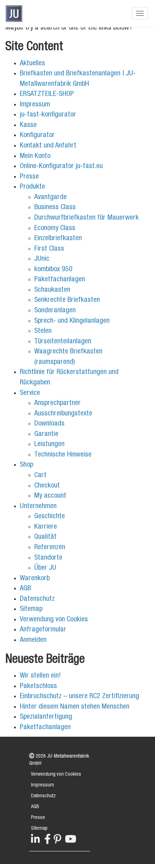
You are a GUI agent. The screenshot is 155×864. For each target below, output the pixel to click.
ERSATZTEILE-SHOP (47, 94)
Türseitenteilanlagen (62, 341)
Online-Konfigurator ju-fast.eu (61, 166)
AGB (25, 588)
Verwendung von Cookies (54, 619)
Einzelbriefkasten (58, 238)
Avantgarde (50, 197)
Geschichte (49, 516)
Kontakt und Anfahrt (48, 146)
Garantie (46, 434)
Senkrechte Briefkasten (67, 300)
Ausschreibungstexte (63, 414)
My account (50, 496)
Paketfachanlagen (59, 279)
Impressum (35, 105)
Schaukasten (52, 290)
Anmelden (33, 640)
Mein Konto (35, 156)
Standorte (48, 558)
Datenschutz (37, 599)
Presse (29, 177)
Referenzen (49, 547)
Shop (26, 465)
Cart (40, 475)
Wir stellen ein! (40, 676)
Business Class (55, 207)
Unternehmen (38, 506)
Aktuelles (32, 63)
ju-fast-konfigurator (48, 115)
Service (30, 393)
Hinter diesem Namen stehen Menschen (74, 707)
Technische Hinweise (63, 455)
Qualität (45, 537)
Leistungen (49, 444)
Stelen (43, 331)
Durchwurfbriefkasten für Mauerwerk (86, 218)
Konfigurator (37, 135)
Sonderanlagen (55, 310)
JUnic (41, 259)
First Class (49, 249)
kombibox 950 (53, 269)
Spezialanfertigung (46, 717)
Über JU (45, 568)
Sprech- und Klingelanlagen (72, 321)
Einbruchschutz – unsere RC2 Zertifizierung (79, 696)
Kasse (28, 125)
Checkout (47, 486)
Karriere (45, 527)
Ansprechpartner (57, 403)
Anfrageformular (43, 630)
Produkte (32, 187)
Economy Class (54, 228)
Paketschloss (38, 686)
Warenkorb (35, 578)
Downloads (49, 424)
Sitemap (31, 609)
